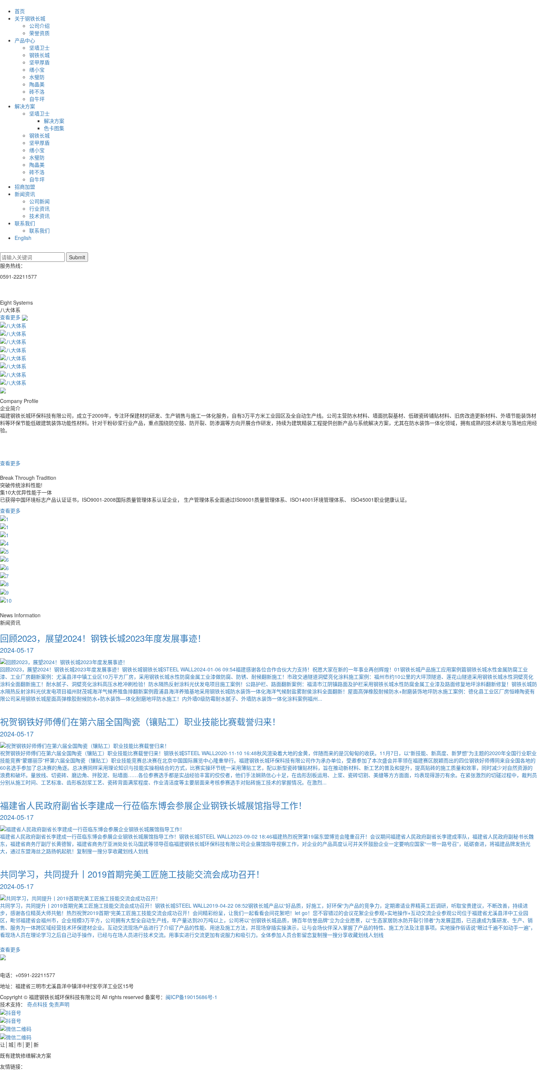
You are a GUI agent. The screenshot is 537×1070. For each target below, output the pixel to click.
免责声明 (59, 1004)
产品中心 (25, 40)
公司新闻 (39, 201)
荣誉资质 (39, 33)
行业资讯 (39, 208)
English (23, 237)
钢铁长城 (39, 55)
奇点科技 (37, 1004)
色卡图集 (54, 128)
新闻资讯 (25, 193)
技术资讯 (39, 215)
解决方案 (25, 106)
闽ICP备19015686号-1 (191, 997)
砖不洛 (37, 91)
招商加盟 (25, 186)
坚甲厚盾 (39, 62)
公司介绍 (39, 25)
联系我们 (25, 223)
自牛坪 (37, 98)
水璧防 (37, 76)
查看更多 (11, 317)
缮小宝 (37, 69)
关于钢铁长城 (30, 18)
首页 (20, 11)
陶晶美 (37, 84)
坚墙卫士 (39, 47)
